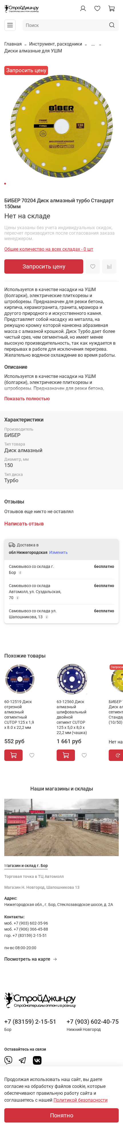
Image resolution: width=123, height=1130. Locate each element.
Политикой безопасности (80, 1100)
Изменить (58, 552)
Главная (13, 44)
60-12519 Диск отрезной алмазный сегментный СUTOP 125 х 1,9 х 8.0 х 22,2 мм (19, 714)
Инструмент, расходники (55, 44)
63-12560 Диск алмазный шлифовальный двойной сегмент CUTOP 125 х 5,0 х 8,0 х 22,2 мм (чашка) (72, 717)
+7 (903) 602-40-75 (93, 1021)
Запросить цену (44, 266)
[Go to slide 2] (9, 184)
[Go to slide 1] (5, 184)
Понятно (61, 1115)
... (93, 44)
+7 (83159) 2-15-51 (30, 1021)
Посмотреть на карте (27, 959)
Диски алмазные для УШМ (33, 51)
